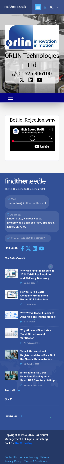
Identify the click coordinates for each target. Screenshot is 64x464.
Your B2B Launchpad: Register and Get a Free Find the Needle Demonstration (37, 355)
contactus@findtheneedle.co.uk (27, 203)
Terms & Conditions (36, 461)
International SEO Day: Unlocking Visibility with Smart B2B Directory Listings (37, 376)
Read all (10, 390)
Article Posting (29, 457)
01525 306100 (34, 74)
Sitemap (45, 457)
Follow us (11, 416)
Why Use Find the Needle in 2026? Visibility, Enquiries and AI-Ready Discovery (37, 274)
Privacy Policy (13, 461)
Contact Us (11, 457)
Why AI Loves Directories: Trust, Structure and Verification (36, 334)
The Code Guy (23, 443)
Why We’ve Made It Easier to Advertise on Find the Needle (38, 314)
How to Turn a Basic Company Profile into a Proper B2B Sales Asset (34, 295)
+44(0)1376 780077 (33, 238)
